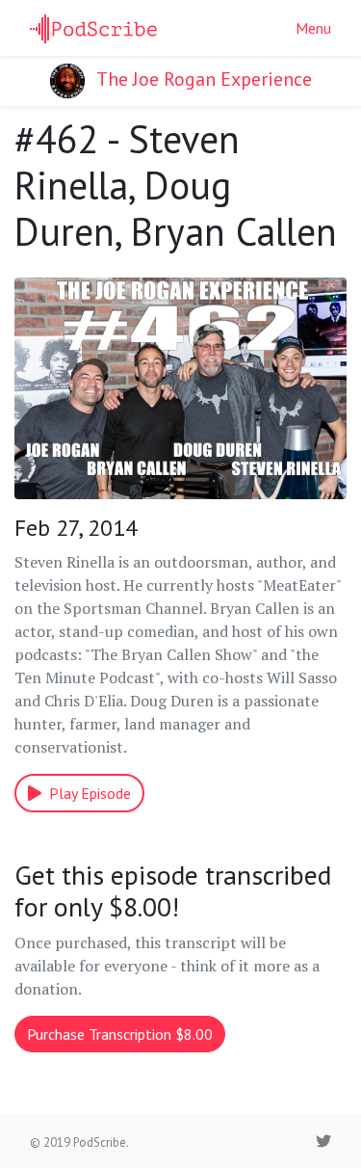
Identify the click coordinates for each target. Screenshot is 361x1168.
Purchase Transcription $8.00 (120, 1034)
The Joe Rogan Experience (202, 79)
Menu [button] (313, 28)
